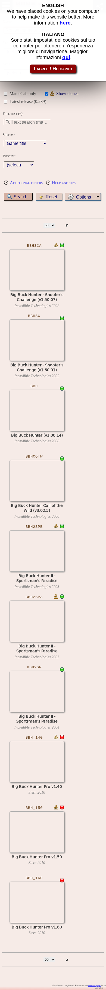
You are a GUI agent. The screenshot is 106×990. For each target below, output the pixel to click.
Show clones (67, 93)
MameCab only (23, 93)
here (65, 23)
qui (66, 57)
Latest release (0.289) (28, 101)
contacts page (94, 985)
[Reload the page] (67, 225)
